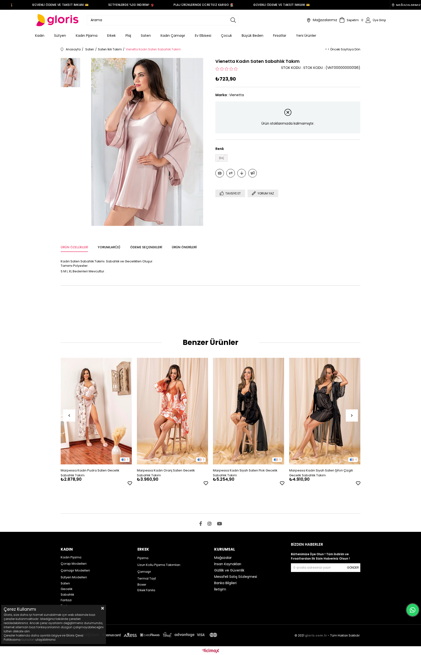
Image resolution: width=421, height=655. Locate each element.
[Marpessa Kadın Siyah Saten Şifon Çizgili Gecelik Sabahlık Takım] (325, 411)
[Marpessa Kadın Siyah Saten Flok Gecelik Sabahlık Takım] (248, 411)
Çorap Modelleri (73, 563)
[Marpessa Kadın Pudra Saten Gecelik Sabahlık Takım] (96, 411)
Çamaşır (144, 571)
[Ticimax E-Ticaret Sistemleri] (210, 651)
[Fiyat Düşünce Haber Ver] (241, 173)
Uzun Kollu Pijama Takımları (158, 565)
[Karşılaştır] (230, 173)
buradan (28, 639)
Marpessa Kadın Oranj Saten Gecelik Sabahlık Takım (166, 473)
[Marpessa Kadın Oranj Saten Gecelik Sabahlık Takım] (172, 411)
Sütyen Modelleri (74, 577)
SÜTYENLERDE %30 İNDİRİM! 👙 (123, 5)
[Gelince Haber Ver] (252, 173)
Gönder (353, 567)
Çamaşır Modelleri (75, 570)
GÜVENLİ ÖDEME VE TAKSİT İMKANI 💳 (52, 5)
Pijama (142, 558)
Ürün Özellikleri (74, 247)
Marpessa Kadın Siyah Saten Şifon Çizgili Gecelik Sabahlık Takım (321, 473)
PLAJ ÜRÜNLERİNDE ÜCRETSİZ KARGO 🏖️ (196, 5)
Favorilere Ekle (130, 483)
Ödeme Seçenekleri (146, 247)
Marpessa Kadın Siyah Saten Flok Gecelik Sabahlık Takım (245, 473)
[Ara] (233, 20)
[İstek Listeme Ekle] (219, 173)
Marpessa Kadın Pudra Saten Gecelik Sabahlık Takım (90, 473)
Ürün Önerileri (184, 247)
